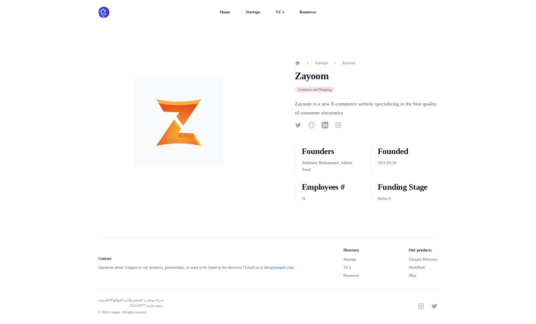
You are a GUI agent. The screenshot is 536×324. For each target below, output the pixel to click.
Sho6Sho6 (417, 267)
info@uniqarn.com (279, 267)
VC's (280, 12)
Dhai (412, 275)
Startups (253, 12)
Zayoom (348, 63)
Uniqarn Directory (423, 259)
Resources (308, 12)
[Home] (297, 63)
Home (225, 12)
